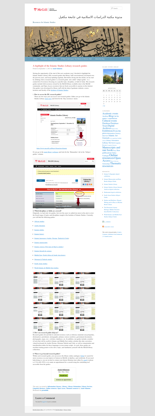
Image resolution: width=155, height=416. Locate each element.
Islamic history (39, 234)
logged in (44, 401)
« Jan (103, 106)
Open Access (61, 388)
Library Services (87, 386)
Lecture (119, 138)
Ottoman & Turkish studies (43, 259)
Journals (105, 137)
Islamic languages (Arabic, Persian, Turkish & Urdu (51, 238)
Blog (111, 115)
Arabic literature (39, 226)
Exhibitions (107, 130)
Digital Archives (108, 127)
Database (106, 123)
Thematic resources (72, 388)
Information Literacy (54, 386)
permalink (45, 390)
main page (48, 98)
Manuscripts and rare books (111, 148)
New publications (111, 151)
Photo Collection (114, 161)
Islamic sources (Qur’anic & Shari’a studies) (48, 247)
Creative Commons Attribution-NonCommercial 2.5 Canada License (112, 234)
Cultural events (109, 120)
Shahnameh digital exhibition (112, 192)
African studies (39, 221)
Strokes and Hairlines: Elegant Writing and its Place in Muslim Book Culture (113, 202)
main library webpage (51, 152)
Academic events (110, 113)
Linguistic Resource (39, 388)
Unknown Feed (109, 227)
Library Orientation (74, 386)
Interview (105, 136)
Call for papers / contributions (110, 117)
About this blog (99, 59)
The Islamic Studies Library (49, 59)
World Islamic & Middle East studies (46, 268)
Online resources (51, 388)
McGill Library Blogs (38, 410)
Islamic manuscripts (40, 242)
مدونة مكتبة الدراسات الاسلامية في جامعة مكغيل (90, 17)
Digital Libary (114, 128)
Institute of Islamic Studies (59, 90)
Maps (115, 150)
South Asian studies (40, 263)
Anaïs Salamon (57, 68)
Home (35, 59)
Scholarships (106, 164)
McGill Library (59, 410)
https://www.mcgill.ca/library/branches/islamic (52, 148)
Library (64, 386)
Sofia (82, 356)
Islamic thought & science (43, 251)
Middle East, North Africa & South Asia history (50, 255)
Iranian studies (39, 230)
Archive (105, 116)
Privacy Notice (67, 410)
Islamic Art (113, 135)
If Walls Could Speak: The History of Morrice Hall (76, 59)
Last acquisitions (113, 138)
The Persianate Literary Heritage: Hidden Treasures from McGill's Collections (111, 209)
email (85, 360)
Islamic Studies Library (110, 184)
